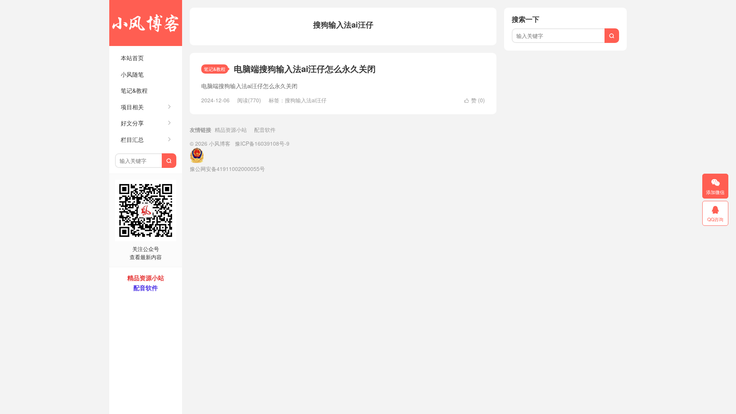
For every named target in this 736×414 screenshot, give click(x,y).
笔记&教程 (134, 90)
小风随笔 (132, 74)
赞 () (474, 100)
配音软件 (265, 129)
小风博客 (145, 23)
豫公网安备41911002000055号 (227, 168)
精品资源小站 (231, 129)
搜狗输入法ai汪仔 (306, 100)
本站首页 (132, 58)
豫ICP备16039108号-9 (262, 143)
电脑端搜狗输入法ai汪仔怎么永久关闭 (305, 68)
